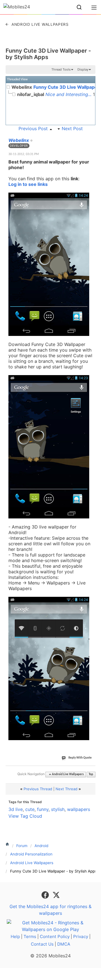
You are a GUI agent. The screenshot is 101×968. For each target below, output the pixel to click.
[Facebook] (46, 894)
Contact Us (42, 944)
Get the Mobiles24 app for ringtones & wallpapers (50, 910)
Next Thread (66, 789)
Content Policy (55, 936)
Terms (30, 936)
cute (30, 809)
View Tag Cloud (25, 816)
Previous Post (33, 128)
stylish (58, 809)
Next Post (72, 128)
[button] (79, 7)
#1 (91, 137)
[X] (56, 894)
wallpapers (78, 809)
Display (82, 69)
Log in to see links (28, 184)
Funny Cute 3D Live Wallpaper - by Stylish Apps (48, 53)
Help (15, 936)
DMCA (63, 944)
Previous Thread (38, 789)
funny (43, 809)
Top (91, 774)
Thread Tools (61, 69)
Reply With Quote (80, 757)
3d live (15, 809)
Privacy (80, 936)
